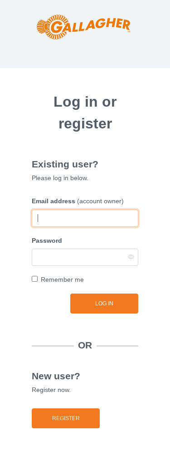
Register (66, 418)
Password (47, 240)
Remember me (62, 279)
